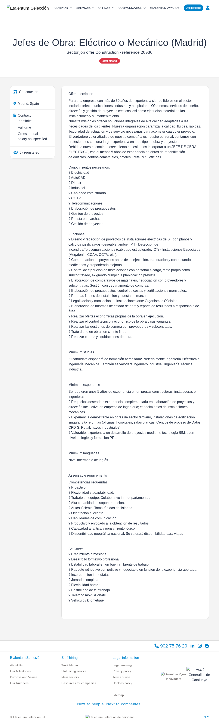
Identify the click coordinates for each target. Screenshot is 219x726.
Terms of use (121, 677)
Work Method (70, 665)
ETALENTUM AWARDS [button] (164, 7)
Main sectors (70, 677)
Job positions (193, 7)
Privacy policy (122, 671)
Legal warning (122, 665)
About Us (16, 665)
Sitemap (118, 695)
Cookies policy (122, 683)
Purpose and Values (23, 677)
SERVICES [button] (83, 7)
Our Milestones (20, 671)
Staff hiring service (73, 671)
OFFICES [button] (104, 7)
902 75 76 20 (173, 646)
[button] (208, 7)
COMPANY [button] (61, 7)
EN (204, 717)
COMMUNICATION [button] (130, 7)
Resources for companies (78, 683)
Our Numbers (19, 683)
